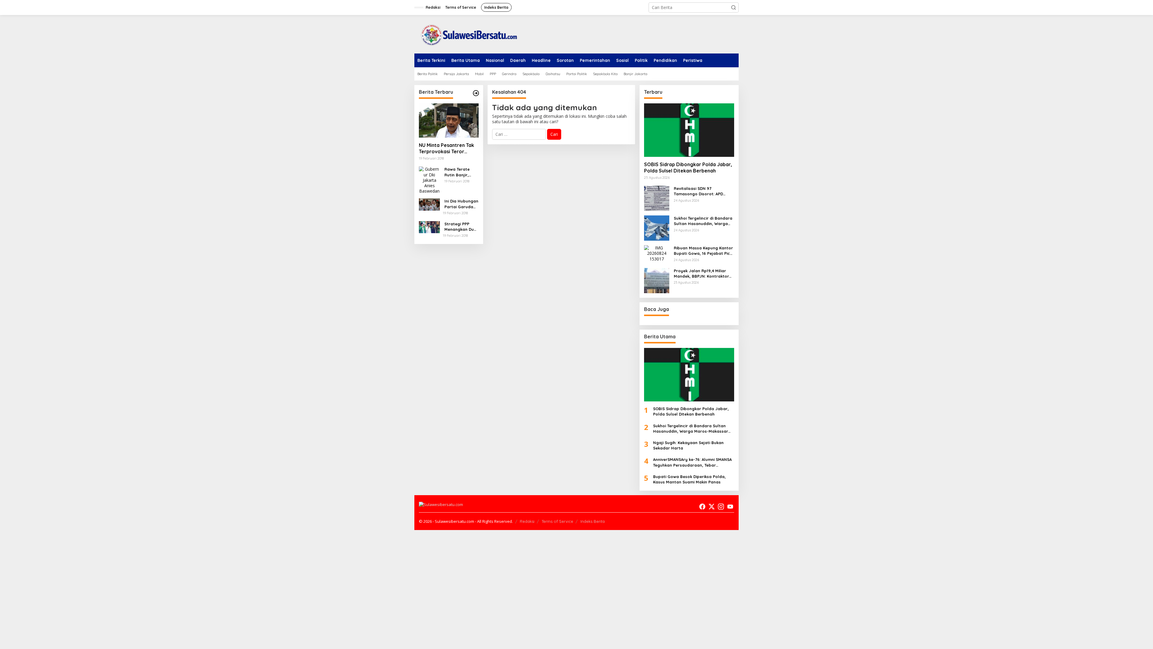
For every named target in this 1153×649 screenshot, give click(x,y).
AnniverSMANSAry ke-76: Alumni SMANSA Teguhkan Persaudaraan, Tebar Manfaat (692, 462)
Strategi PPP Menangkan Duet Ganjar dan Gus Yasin (461, 226)
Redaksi (527, 521)
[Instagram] (721, 506)
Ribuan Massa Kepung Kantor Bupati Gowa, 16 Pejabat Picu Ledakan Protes (703, 250)
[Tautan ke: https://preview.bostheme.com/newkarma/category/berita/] (476, 93)
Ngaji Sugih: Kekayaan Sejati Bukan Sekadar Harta (688, 445)
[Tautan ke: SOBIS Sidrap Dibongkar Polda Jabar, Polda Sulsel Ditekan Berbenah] (689, 130)
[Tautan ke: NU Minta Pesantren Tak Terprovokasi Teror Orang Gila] (449, 120)
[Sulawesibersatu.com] (466, 34)
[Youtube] (730, 506)
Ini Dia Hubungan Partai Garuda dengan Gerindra (461, 204)
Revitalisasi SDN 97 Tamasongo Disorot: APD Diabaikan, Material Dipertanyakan (698, 191)
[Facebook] (702, 506)
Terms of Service (557, 521)
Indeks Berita (592, 521)
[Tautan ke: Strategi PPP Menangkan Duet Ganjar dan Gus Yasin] (429, 227)
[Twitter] (712, 506)
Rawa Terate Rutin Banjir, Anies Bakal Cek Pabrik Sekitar (460, 172)
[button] (733, 7)
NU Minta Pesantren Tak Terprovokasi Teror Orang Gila (446, 148)
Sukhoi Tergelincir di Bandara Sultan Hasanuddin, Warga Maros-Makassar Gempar (703, 221)
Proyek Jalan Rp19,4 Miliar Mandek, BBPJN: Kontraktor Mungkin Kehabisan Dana (701, 273)
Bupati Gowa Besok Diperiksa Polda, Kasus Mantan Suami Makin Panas (689, 479)
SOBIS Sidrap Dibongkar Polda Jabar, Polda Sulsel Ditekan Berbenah (688, 167)
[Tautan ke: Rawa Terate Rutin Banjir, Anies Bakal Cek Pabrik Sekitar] (429, 180)
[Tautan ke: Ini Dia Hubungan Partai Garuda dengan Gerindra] (429, 204)
